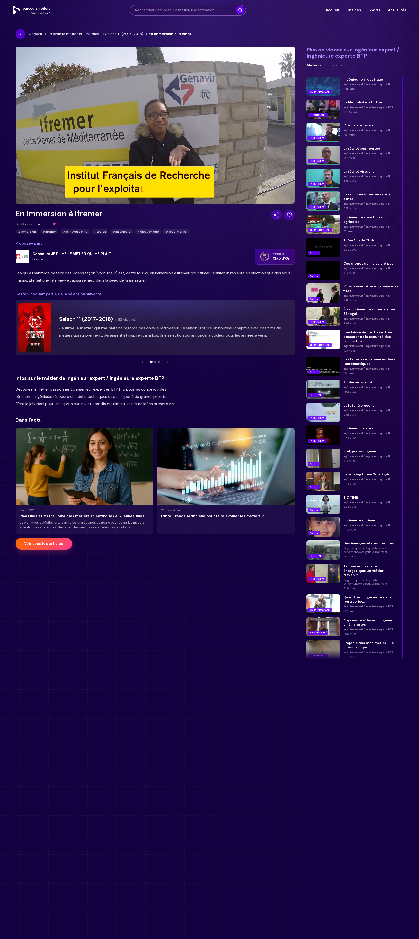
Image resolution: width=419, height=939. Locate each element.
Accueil (332, 10)
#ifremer (49, 231)
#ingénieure (122, 231)
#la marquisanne (75, 231)
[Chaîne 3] (159, 362)
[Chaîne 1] (151, 362)
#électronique (148, 231)
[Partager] (276, 215)
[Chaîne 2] (155, 362)
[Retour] (20, 34)
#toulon (100, 231)
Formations (336, 65)
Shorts (374, 10)
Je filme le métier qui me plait (74, 34)
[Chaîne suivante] (168, 362)
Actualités (397, 10)
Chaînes (353, 10)
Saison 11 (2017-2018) (124, 34)
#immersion (27, 231)
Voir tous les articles (43, 543)
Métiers (314, 65)
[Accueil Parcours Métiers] (31, 10)
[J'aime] (289, 215)
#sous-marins (176, 231)
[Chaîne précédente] (142, 362)
